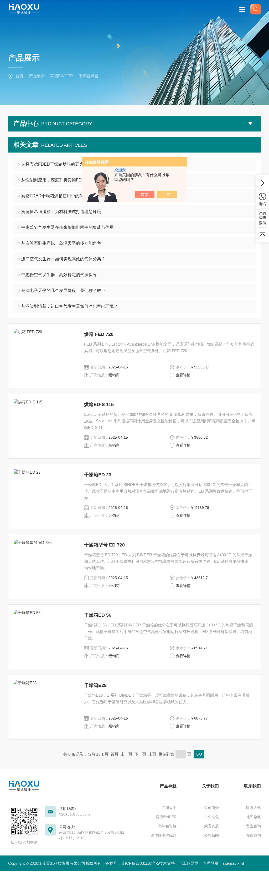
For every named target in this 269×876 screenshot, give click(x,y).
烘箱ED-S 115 (99, 404)
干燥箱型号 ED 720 (104, 545)
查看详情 (183, 375)
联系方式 (253, 808)
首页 (19, 76)
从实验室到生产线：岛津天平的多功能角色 (61, 243)
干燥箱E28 (95, 685)
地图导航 (253, 817)
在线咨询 (253, 835)
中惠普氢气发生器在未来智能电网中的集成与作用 (67, 227)
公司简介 (211, 808)
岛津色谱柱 (167, 826)
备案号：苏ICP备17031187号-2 (132, 863)
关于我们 (210, 786)
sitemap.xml (233, 863)
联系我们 (252, 786)
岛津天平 (169, 808)
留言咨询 (253, 826)
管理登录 (211, 863)
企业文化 (211, 817)
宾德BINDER (61, 76)
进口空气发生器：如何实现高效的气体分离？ (63, 259)
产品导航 (168, 786)
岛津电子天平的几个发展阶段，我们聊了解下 (63, 290)
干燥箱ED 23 (97, 474)
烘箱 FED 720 (98, 334)
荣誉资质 (211, 826)
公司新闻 (211, 835)
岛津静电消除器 (164, 835)
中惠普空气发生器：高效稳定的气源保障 (59, 274)
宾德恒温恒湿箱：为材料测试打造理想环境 (61, 211)
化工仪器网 (189, 863)
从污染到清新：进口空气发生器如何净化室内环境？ (69, 306)
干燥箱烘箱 (88, 76)
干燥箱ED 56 (97, 615)
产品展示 (37, 76)
